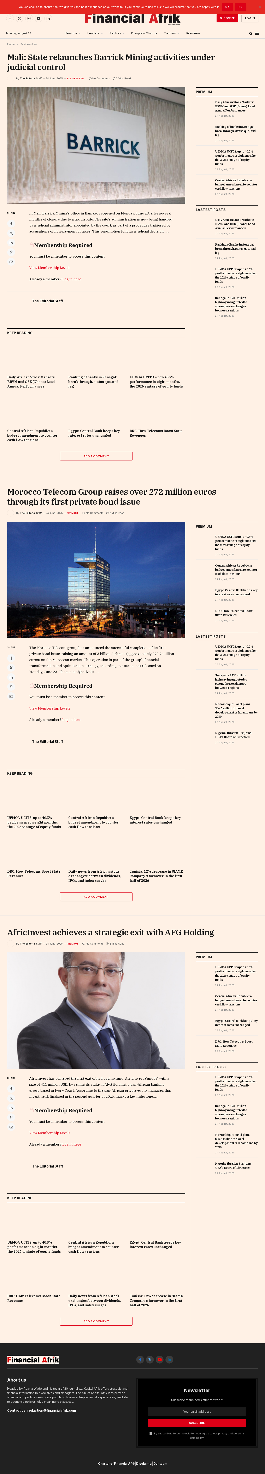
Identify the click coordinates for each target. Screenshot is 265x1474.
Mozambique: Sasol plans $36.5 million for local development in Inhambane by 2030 (236, 710)
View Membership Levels (49, 267)
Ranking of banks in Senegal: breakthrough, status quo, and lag (93, 381)
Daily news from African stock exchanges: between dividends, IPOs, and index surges (94, 876)
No (240, 6)
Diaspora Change (144, 33)
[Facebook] (11, 224)
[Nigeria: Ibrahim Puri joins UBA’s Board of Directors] (203, 737)
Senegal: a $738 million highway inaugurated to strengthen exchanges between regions (231, 304)
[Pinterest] (11, 252)
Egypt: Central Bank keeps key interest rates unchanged (94, 433)
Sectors (115, 33)
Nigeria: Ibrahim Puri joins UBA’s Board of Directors (233, 735)
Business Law (75, 78)
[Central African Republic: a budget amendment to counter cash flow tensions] (35, 409)
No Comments (101, 78)
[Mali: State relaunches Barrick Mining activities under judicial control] (96, 145)
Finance (71, 33)
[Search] (250, 33)
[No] (260, 7)
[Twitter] (11, 233)
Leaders (93, 33)
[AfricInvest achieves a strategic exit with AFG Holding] (96, 1010)
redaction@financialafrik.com (51, 1410)
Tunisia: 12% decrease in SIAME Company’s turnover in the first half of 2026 (156, 876)
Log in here (71, 279)
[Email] (11, 262)
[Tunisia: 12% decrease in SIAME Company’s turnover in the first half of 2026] (157, 850)
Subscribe (227, 18)
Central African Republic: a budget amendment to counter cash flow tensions (32, 435)
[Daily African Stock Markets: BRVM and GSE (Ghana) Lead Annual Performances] (35, 356)
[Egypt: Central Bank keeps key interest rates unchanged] (96, 409)
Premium (193, 33)
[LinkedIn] (11, 243)
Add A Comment (96, 456)
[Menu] (257, 33)
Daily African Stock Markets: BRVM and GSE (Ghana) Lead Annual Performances (31, 381)
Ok (227, 6)
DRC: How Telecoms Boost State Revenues (156, 433)
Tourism (170, 33)
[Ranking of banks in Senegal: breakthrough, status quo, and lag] (96, 356)
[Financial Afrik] (132, 18)
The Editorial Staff (31, 78)
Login (250, 18)
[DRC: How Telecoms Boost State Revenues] (157, 409)
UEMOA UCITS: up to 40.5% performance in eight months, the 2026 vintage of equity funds (156, 381)
